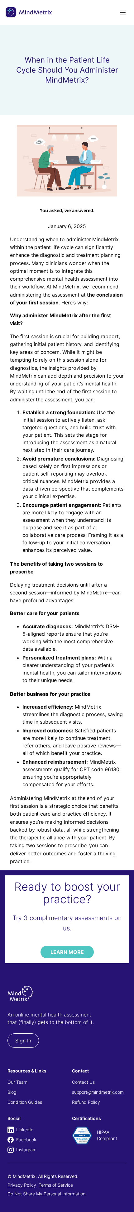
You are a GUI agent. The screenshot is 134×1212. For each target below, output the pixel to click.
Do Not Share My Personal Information (46, 1193)
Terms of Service (56, 1185)
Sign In (23, 1040)
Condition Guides (24, 1102)
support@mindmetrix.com (98, 1092)
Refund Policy (86, 1102)
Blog (11, 1092)
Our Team (17, 1082)
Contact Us (83, 1082)
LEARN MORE (67, 952)
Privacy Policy (21, 1185)
